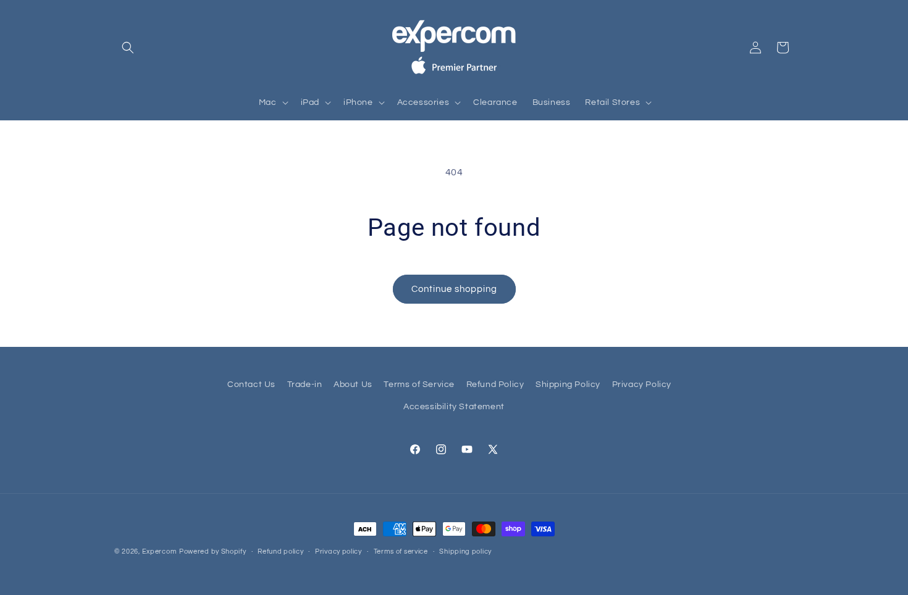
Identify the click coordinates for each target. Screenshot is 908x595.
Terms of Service (419, 384)
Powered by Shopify (212, 551)
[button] (127, 47)
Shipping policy (465, 551)
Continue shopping (454, 289)
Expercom (159, 551)
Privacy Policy (641, 384)
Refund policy (280, 551)
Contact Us (251, 384)
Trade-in (304, 384)
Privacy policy (338, 551)
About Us (353, 384)
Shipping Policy (568, 384)
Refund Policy (495, 384)
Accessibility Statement (454, 406)
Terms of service (401, 551)
